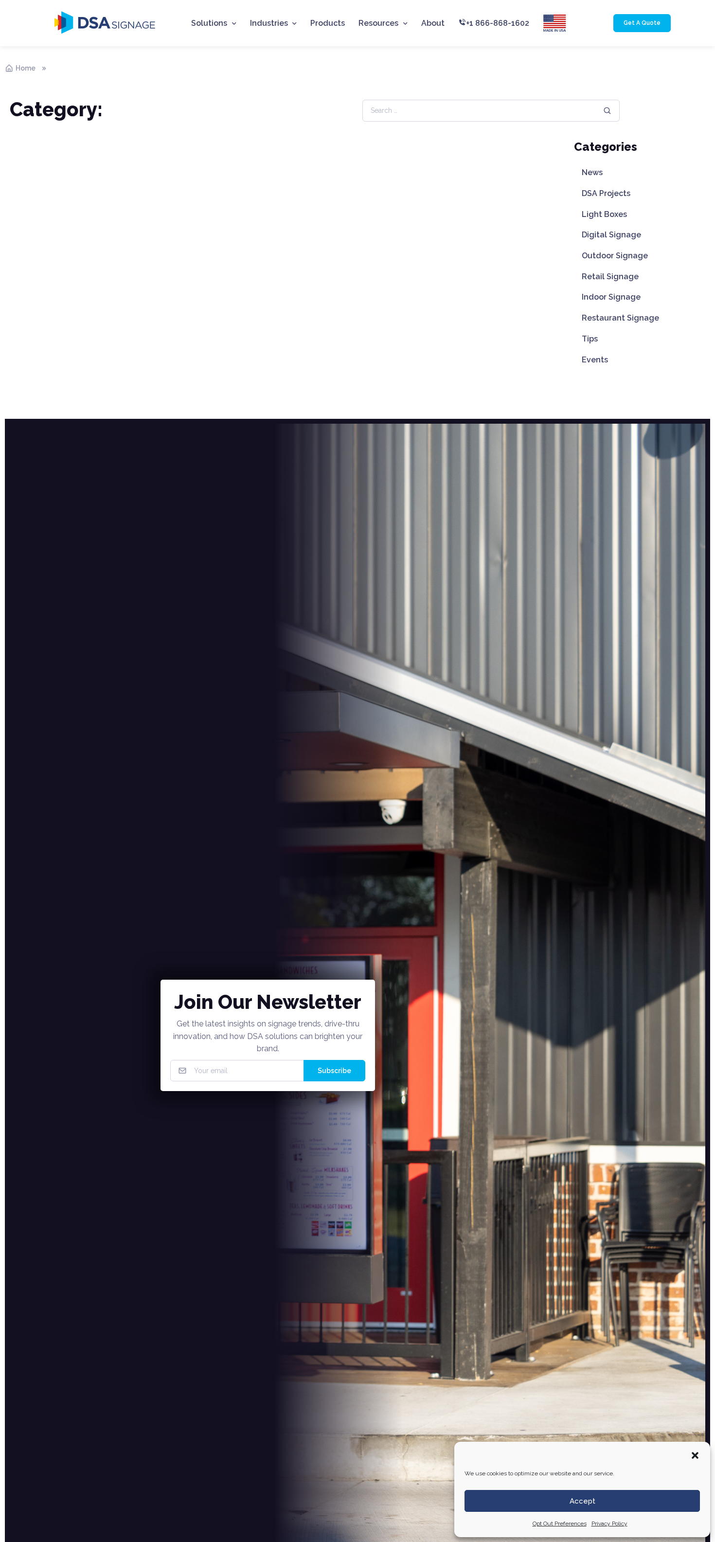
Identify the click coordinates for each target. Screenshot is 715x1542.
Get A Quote (642, 22)
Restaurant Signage (620, 318)
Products (327, 23)
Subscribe (334, 1071)
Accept (582, 1501)
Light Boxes (604, 214)
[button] (695, 1454)
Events (595, 359)
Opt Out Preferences (560, 1523)
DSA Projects (606, 193)
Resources (378, 23)
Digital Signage (611, 234)
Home (26, 68)
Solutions (209, 23)
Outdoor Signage (615, 255)
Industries (269, 23)
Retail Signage (610, 276)
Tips (590, 338)
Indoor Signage (611, 297)
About (433, 23)
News (592, 172)
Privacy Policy (609, 1523)
